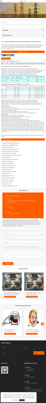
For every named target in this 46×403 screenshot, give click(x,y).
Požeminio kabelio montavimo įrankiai (11, 155)
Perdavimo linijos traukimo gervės (10, 151)
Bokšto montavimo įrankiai (8, 177)
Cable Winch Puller (6, 169)
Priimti (21, 400)
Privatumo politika (30, 397)
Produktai (9, 16)
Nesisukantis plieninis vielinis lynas (10, 149)
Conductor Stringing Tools (8, 167)
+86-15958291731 (11, 207)
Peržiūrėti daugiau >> (10, 296)
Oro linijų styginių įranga (8, 147)
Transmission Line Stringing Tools (10, 145)
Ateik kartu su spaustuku (8, 179)
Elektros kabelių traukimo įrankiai (20, 16)
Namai (4, 16)
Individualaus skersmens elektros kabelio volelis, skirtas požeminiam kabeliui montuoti (34, 293)
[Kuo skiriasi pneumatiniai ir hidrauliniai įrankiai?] (12, 319)
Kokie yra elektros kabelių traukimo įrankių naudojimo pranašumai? (32, 330)
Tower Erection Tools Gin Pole (9, 153)
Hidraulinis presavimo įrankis (9, 171)
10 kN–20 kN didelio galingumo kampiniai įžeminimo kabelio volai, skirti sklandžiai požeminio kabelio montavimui (11, 293)
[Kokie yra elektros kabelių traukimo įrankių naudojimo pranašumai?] (34, 319)
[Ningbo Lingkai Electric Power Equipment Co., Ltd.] (23, 1)
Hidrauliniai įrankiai (6, 157)
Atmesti (15, 400)
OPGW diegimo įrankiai (7, 175)
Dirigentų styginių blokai (8, 161)
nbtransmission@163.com (13, 213)
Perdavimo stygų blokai (7, 163)
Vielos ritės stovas (6, 173)
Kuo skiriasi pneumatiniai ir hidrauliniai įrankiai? (10, 330)
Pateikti (8, 263)
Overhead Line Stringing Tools (9, 165)
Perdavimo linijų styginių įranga (9, 186)
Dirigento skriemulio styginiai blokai (10, 143)
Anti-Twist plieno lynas (7, 181)
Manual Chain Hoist (6, 183)
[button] (3, 287)
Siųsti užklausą (24, 51)
